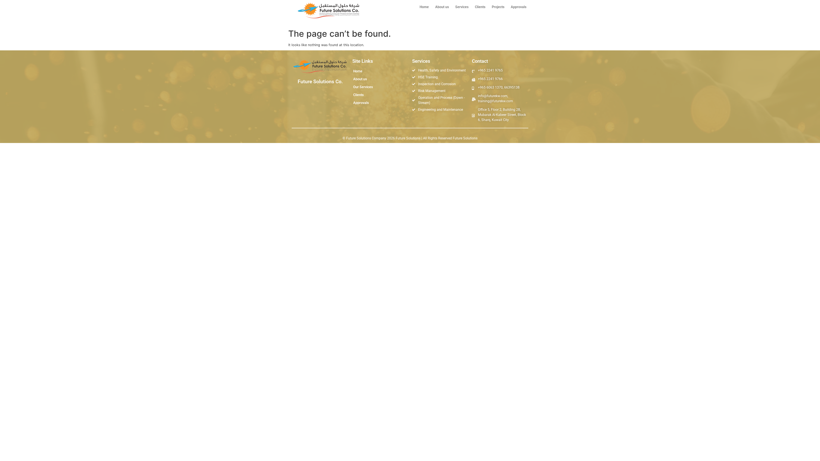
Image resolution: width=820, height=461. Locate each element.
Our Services (363, 87)
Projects (498, 7)
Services (462, 7)
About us (442, 7)
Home (424, 7)
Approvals (518, 7)
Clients (480, 7)
